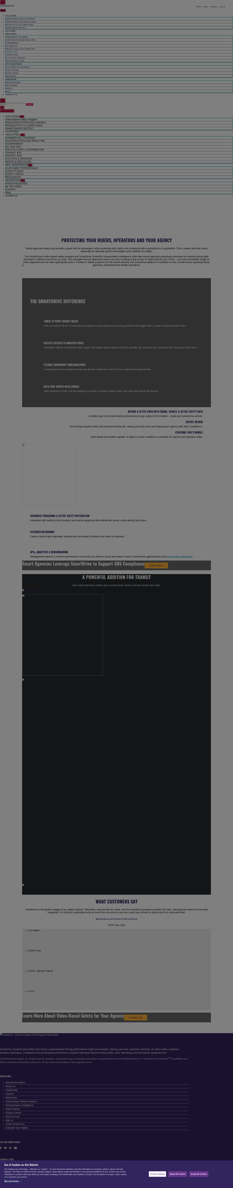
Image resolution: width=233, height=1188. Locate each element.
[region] (116, 1174)
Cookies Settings (157, 1174)
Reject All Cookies (177, 1174)
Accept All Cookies (199, 1174)
